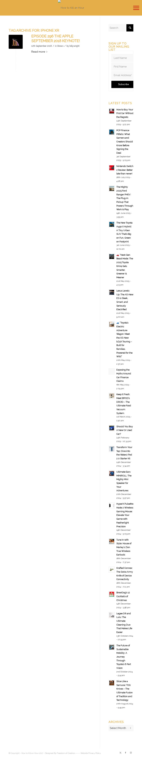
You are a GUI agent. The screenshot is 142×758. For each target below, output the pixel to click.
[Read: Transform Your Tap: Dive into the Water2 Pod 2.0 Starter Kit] (112, 449)
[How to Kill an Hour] (71, 8)
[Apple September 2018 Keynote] (16, 42)
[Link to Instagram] (130, 752)
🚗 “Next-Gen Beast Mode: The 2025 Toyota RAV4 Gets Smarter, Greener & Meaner (124, 266)
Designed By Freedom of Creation (60, 753)
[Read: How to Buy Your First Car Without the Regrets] (112, 111)
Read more (38, 51)
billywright (74, 46)
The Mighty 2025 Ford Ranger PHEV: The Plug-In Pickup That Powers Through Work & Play (124, 198)
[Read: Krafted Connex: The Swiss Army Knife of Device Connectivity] (112, 570)
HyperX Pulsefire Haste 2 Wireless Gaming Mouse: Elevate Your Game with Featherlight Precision (124, 515)
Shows (60, 46)
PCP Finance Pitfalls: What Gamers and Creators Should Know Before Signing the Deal (124, 141)
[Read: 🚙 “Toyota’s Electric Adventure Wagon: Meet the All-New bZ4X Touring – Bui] (112, 324)
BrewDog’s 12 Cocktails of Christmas (123, 596)
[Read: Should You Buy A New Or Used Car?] (112, 428)
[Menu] (134, 8)
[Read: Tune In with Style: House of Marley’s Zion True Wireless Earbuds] (112, 541)
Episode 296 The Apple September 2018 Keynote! (55, 38)
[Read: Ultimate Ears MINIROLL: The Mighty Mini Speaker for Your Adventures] (112, 473)
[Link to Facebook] (125, 752)
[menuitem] (134, 8)
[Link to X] (120, 752)
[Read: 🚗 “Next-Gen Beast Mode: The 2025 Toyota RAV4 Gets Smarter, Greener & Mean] (112, 256)
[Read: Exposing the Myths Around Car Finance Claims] (112, 371)
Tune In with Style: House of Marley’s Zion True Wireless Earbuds (123, 547)
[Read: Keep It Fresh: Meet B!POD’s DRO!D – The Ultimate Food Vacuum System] (112, 396)
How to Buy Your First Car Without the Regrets (124, 113)
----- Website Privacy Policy (88, 753)
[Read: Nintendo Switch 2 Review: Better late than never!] (112, 168)
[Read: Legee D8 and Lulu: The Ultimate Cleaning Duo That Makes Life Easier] (112, 615)
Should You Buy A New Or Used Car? (124, 430)
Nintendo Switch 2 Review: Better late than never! (124, 170)
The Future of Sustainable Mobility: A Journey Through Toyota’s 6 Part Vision (123, 656)
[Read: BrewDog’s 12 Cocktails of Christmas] (112, 594)
